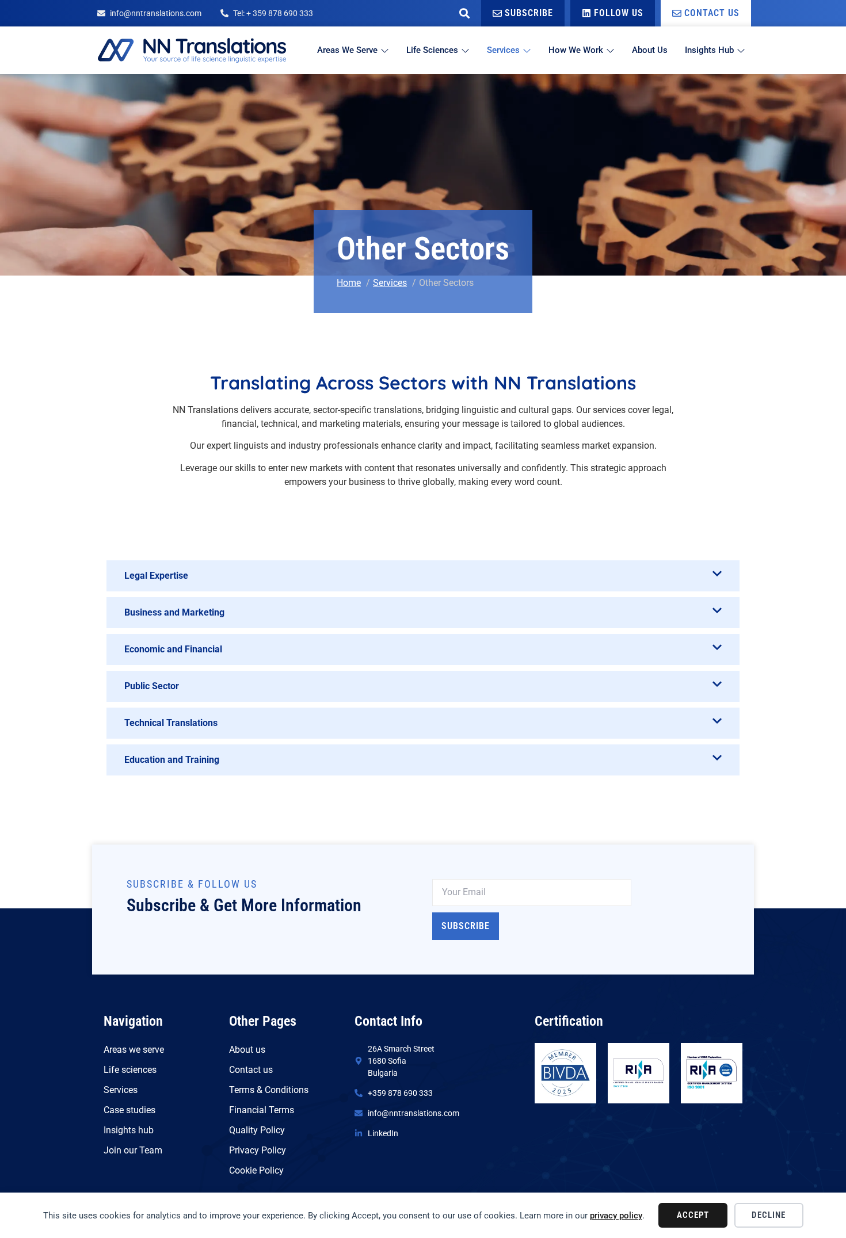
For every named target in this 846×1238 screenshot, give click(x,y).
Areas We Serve (347, 50)
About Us (650, 50)
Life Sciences (432, 50)
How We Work (575, 50)
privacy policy (616, 1215)
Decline (769, 1215)
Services (503, 50)
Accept (693, 1215)
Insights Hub (709, 50)
